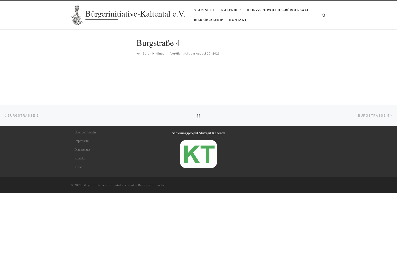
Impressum (81, 141)
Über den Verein (85, 132)
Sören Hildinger (154, 53)
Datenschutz (82, 149)
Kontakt (79, 158)
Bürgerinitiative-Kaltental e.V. (105, 185)
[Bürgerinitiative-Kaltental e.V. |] (77, 13)
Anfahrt (79, 167)
